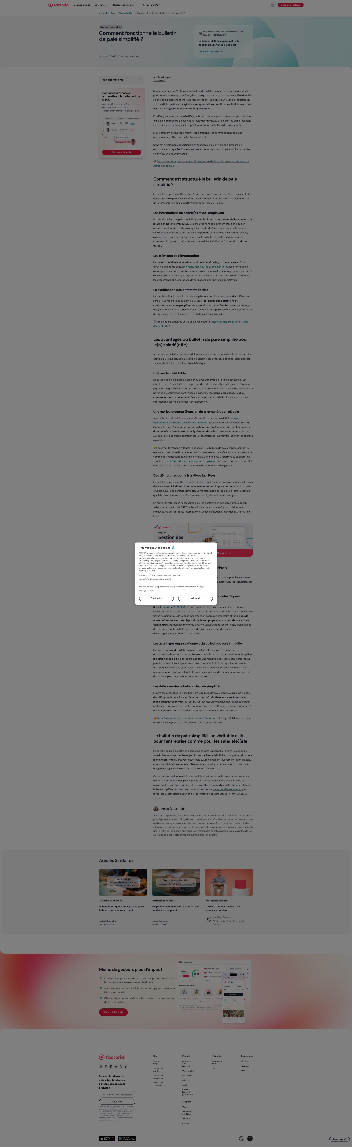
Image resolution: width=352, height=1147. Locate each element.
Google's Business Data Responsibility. (156, 579)
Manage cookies (146, 590)
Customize (156, 598)
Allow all (195, 598)
